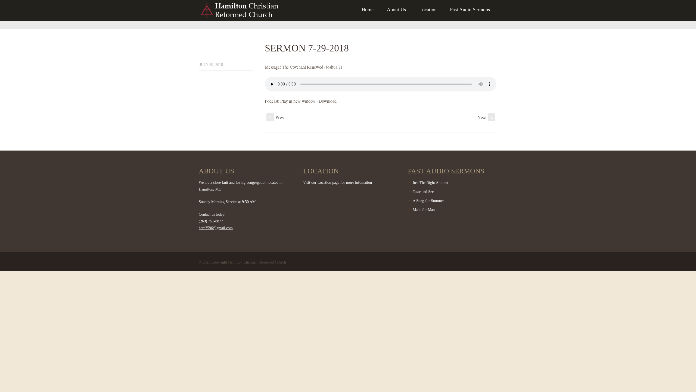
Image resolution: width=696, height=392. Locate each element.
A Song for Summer (428, 201)
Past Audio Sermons (470, 9)
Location (428, 9)
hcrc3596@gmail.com (216, 228)
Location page (328, 182)
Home (368, 9)
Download (328, 101)
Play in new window (298, 101)
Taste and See (423, 192)
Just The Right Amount (430, 183)
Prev (276, 117)
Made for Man (424, 210)
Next (485, 117)
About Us (396, 9)
